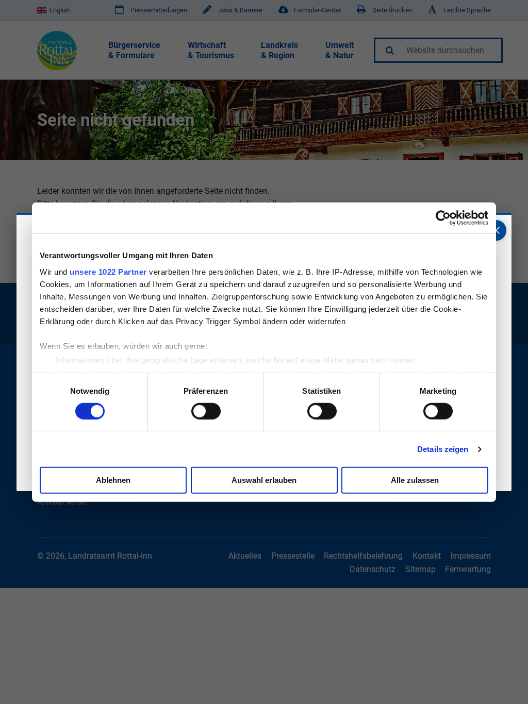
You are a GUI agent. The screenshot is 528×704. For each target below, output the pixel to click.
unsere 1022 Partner (108, 271)
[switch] (206, 411)
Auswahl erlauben (264, 480)
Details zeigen (442, 449)
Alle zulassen (415, 480)
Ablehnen (113, 480)
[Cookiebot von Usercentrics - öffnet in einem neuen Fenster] (443, 218)
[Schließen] (496, 230)
